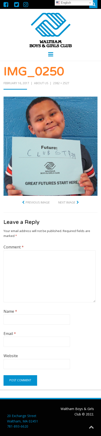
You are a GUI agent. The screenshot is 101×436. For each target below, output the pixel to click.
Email (10, 333)
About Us (41, 83)
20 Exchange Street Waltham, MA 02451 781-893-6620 (22, 421)
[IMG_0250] (50, 145)
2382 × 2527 (61, 83)
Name (10, 311)
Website (11, 355)
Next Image (66, 202)
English (65, 2)
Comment (14, 247)
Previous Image (38, 202)
